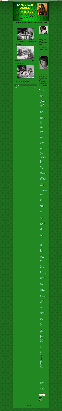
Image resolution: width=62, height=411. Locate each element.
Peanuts (40, 283)
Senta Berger (41, 307)
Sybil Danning (41, 323)
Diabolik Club (41, 167)
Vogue (40, 346)
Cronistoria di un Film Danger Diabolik (43, 152)
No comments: (24, 84)
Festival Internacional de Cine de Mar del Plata (43, 190)
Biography (41, 121)
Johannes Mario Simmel (42, 230)
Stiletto (40, 316)
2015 (40, 359)
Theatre (40, 329)
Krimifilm (41, 383)
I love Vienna (41, 211)
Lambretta (41, 242)
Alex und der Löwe (42, 97)
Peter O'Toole (41, 287)
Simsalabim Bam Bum (42, 312)
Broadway (41, 126)
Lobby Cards (41, 249)
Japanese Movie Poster (42, 222)
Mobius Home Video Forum (42, 386)
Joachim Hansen (41, 228)
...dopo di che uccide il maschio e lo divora (43, 91)
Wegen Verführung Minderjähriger (43, 347)
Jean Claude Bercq (41, 224)
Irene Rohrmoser (41, 215)
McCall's (40, 265)
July (40, 362)
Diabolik (40, 166)
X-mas (40, 351)
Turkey (40, 337)
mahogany (41, 256)
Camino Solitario (41, 127)
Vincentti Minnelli (41, 344)
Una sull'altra (41, 340)
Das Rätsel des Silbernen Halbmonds (43, 158)
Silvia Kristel (41, 311)
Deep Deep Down (41, 162)
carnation (40, 132)
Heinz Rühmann (41, 205)
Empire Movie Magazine (42, 183)
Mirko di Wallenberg (45, 397)
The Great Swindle (41, 328)
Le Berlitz (41, 245)
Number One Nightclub (42, 276)
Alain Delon (41, 96)
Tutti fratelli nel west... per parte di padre (43, 338)
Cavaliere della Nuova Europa (43, 138)
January (41, 366)
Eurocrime (41, 188)
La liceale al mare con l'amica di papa (43, 239)
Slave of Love (41, 313)
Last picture (41, 244)
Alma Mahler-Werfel (42, 99)
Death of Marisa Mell (42, 160)
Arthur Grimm (41, 111)
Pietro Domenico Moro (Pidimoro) (43, 290)
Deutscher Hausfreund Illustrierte (43, 165)
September (41, 361)
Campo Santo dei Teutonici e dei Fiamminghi (43, 128)
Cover (40, 150)
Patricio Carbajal (41, 282)
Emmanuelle (41, 182)
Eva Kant (41, 189)
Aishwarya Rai (41, 95)
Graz (40, 200)
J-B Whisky (41, 218)
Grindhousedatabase (42, 381)
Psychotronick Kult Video (42, 387)
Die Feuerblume (41, 170)
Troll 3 (40, 335)
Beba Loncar (41, 116)
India (40, 213)
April (41, 364)
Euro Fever (41, 380)
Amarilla (40, 102)
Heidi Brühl (41, 204)
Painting (40, 281)
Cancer (40, 129)
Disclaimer (41, 171)
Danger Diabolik (41, 154)
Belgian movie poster (42, 118)
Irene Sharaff (41, 216)
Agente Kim (41, 94)
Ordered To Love (41, 279)
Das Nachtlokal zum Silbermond (43, 156)
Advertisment (41, 93)
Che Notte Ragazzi (41, 140)
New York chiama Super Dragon (43, 273)
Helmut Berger (41, 206)
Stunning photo (41, 319)
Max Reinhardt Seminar (42, 264)
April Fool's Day (41, 109)
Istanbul (40, 217)
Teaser (40, 325)
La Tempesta (41, 236)
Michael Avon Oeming (42, 267)
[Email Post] (27, 84)
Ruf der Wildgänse (41, 301)
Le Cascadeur (41, 246)
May (40, 363)
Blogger (33, 405)
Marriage (40, 261)
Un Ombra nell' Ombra (42, 339)
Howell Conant (41, 210)
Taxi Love (41, 324)
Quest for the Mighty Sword (42, 296)
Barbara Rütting (41, 115)
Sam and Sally (41, 302)
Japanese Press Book (42, 223)
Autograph (41, 112)
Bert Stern (41, 120)
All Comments (41, 395)
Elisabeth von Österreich (42, 179)
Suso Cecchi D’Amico (42, 322)
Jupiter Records (41, 233)
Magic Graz (41, 255)
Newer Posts (16, 87)
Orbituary (41, 278)
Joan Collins (41, 229)
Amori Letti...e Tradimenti (42, 104)
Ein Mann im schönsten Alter (43, 178)
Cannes (40, 130)
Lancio (40, 243)
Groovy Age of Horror (42, 382)
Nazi (40, 272)
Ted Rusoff (41, 326)
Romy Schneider (41, 300)
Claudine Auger (41, 147)
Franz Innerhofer (41, 195)
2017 (40, 357)
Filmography (41, 192)
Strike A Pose (41, 318)
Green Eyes (41, 201)
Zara (40, 352)
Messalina (41, 266)
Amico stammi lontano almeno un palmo (43, 103)
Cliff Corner (41, 148)
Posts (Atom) (18, 88)
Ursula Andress (41, 341)
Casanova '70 (41, 135)
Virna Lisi (41, 345)
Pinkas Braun (41, 291)
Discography (41, 172)
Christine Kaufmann (42, 142)
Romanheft (41, 299)
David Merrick (41, 159)
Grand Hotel (41, 199)
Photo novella (41, 288)
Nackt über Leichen (42, 271)
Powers (40, 293)
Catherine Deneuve (41, 137)
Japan (40, 221)
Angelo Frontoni (41, 107)
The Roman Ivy (17, 26)
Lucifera (40, 252)
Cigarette (40, 143)
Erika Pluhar (41, 184)
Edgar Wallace (41, 176)
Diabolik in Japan (41, 168)
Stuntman (41, 320)
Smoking (40, 314)
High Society (41, 207)
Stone (40, 317)
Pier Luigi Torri (17, 85)
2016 (40, 358)
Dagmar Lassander (41, 153)
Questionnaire (41, 297)
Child (40, 141)
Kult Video (41, 384)
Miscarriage (41, 270)
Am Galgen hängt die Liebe (42, 101)
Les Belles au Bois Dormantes (43, 248)
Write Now (41, 350)
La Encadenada (41, 238)
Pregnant (40, 294)
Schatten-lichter (41, 388)
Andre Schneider (41, 105)
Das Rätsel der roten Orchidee (43, 157)
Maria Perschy (41, 258)
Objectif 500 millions (42, 277)
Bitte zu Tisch (41, 122)
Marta (40, 262)
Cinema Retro (41, 378)
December (41, 360)
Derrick (40, 164)
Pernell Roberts (41, 285)
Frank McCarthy (41, 194)
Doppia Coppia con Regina (42, 173)
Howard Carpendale (42, 209)
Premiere (40, 295)
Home (25, 87)
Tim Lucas (41, 330)
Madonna (41, 254)
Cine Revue (41, 144)
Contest (40, 149)
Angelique (41, 106)
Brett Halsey (41, 125)
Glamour (40, 198)
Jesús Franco (41, 227)
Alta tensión (41, 100)
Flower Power (41, 193)
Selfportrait (41, 305)
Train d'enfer (41, 334)
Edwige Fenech (41, 177)
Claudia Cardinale (41, 146)
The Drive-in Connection (42, 389)
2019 (40, 355)
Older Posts (35, 87)
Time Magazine (41, 331)
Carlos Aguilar (41, 131)
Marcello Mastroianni (42, 257)
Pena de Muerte (41, 284)
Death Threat (41, 161)
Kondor (40, 234)
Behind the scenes (41, 117)
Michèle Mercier (41, 268)
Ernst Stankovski (41, 185)
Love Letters (41, 251)
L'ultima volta (41, 235)
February (41, 365)
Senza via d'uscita (41, 308)
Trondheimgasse (41, 336)
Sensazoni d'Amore (42, 306)
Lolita (40, 250)
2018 (40, 356)
